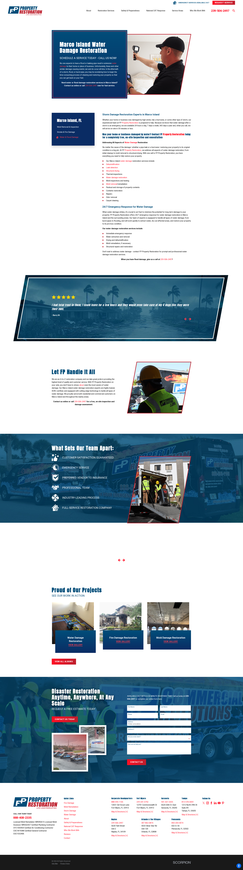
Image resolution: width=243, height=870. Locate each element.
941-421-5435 (167, 802)
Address (130, 722)
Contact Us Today (65, 719)
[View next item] (190, 319)
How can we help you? (134, 744)
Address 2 (131, 729)
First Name (131, 707)
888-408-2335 (22, 817)
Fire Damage (69, 803)
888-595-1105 (117, 802)
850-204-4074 (177, 823)
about (81, 385)
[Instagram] (207, 803)
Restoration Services (106, 11)
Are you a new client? (134, 736)
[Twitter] (203, 803)
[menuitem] (89, 11)
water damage (126, 161)
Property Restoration (130, 123)
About (88, 11)
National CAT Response (155, 11)
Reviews (67, 834)
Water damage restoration (116, 177)
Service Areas (177, 11)
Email (162, 714)
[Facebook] (211, 803)
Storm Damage (70, 811)
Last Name (164, 707)
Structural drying (112, 171)
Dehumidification (112, 164)
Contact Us (136, 762)
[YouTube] (219, 803)
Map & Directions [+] (119, 812)
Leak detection (112, 167)
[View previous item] (185, 319)
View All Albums (64, 661)
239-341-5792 (142, 802)
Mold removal (111, 184)
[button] (238, 865)
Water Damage (70, 815)
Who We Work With (197, 11)
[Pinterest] (223, 803)
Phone (130, 714)
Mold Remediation (71, 807)
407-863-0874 (147, 823)
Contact (67, 838)
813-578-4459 (187, 802)
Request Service (224, 3)
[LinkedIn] (215, 803)
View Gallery (75, 645)
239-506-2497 (220, 10)
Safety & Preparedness (130, 11)
